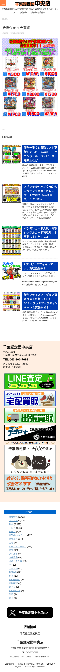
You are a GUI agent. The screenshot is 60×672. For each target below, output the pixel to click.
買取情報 (13, 517)
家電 (11, 550)
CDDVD (13, 572)
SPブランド (14, 590)
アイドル (13, 568)
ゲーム (12, 531)
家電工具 (13, 539)
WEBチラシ (14, 579)
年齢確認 (13, 583)
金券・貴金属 (15, 561)
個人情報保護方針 (42, 656)
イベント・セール (17, 546)
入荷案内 (13, 557)
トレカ (12, 528)
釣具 (11, 576)
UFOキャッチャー (18, 535)
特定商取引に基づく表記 (20, 656)
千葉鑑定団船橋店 (30, 633)
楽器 (11, 594)
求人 (11, 598)
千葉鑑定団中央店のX (33, 612)
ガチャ (12, 587)
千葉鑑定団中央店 (30, 642)
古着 (11, 542)
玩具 (11, 524)
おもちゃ (13, 520)
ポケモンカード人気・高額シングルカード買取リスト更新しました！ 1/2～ (40, 232)
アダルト (13, 553)
